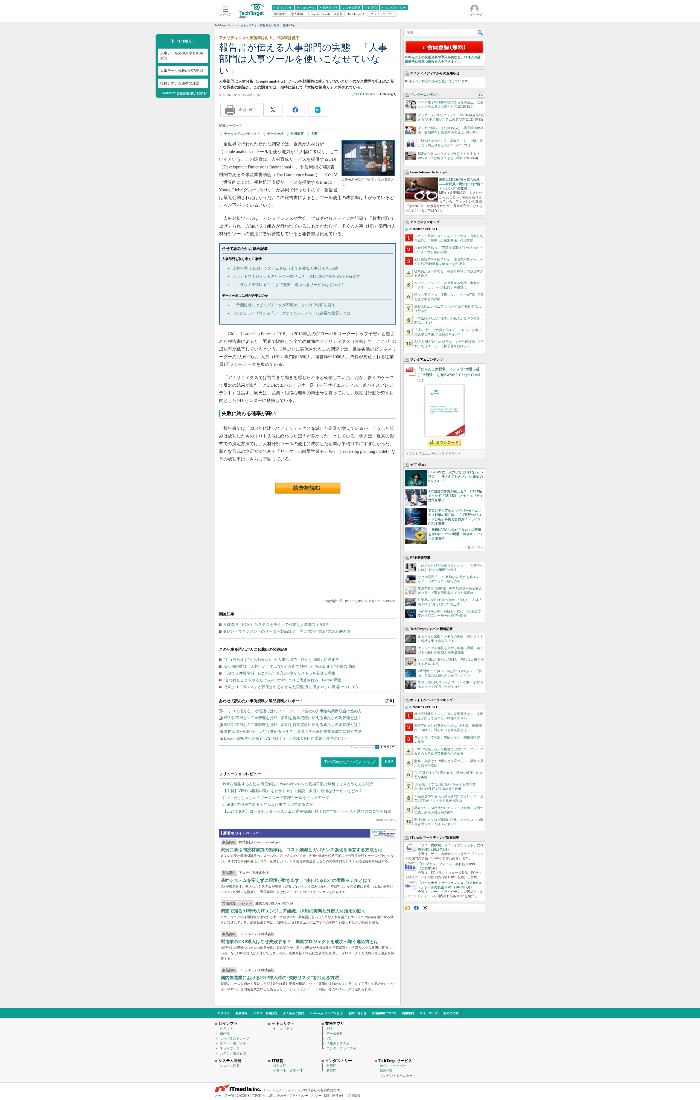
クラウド (226, 1029)
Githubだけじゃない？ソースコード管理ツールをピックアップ (276, 798)
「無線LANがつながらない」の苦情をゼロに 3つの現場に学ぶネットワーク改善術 (455, 534)
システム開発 (230, 1066)
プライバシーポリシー (305, 1096)
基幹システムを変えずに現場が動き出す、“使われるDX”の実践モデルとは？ (296, 880)
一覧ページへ (474, 547)
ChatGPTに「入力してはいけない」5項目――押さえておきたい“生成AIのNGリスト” (455, 476)
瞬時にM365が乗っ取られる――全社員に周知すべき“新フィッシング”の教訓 (461, 184)
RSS (407, 908)
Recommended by (363, 747)
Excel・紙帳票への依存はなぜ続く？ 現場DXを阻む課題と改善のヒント (286, 738)
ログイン (224, 1013)
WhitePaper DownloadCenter (383, 834)
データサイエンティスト (242, 134)
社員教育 (297, 134)
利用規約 (408, 1013)
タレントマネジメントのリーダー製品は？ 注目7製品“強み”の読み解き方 (296, 277)
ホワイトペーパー (393, 1066)
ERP (389, 761)
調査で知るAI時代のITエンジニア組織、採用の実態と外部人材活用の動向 (293, 911)
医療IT (331, 1066)
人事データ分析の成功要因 (181, 71)
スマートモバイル (233, 1043)
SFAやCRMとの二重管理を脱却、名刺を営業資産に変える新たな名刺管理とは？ (292, 718)
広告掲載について (384, 1013)
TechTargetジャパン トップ (349, 762)
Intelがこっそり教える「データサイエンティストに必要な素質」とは (291, 313)
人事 (314, 134)
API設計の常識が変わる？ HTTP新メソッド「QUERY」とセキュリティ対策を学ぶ (455, 495)
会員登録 (241, 1013)
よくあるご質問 (293, 1013)
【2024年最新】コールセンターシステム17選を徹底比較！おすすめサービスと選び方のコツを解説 (307, 811)
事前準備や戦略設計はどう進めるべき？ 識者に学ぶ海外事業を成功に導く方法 (293, 732)
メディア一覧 (224, 1096)
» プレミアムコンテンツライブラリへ (433, 454)
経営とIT (279, 1066)
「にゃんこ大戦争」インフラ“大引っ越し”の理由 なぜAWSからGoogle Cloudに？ (448, 375)
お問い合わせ (357, 1013)
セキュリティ (283, 1029)
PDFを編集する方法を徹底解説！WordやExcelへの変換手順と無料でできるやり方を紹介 (298, 784)
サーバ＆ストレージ (234, 1038)
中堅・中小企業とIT (287, 1071)
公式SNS (243, 1096)
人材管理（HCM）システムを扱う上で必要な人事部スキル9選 (285, 268)
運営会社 (338, 1096)
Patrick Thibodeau (364, 94)
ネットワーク (230, 1048)
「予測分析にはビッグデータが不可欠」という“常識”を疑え (283, 305)
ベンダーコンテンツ (425, 95)
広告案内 (258, 1096)
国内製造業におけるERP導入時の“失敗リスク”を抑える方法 (280, 977)
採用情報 (353, 1096)
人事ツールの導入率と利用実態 (181, 55)
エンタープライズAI (341, 1048)
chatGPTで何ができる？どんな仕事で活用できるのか (268, 805)
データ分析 (275, 134)
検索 (481, 32)
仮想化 (225, 1033)
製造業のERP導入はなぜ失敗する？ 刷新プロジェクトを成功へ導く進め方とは (299, 941)
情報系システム (337, 1043)
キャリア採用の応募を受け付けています (438, 81)
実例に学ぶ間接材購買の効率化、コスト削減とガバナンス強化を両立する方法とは (302, 849)
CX (328, 1038)
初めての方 (451, 1013)
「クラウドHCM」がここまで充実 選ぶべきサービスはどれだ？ (288, 285)
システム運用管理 (233, 1053)
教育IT (331, 1071)
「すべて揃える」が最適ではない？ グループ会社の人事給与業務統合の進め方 (293, 711)
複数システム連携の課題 (179, 83)
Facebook (416, 908)
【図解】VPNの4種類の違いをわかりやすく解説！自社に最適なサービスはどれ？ (293, 791)
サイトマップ (429, 1013)
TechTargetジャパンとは (326, 1013)
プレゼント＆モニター (396, 1076)
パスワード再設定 (265, 1013)
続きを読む (307, 488)
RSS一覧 (386, 1071)
